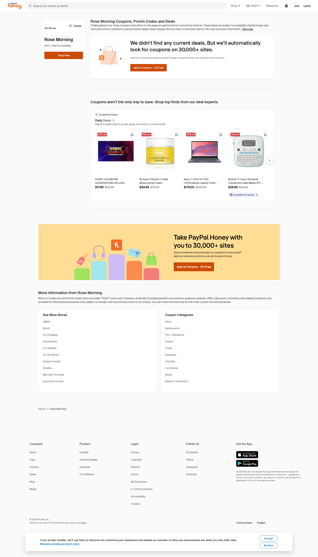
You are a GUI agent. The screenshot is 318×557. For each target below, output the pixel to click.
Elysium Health (52, 361)
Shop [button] (234, 6)
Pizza (168, 321)
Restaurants (172, 328)
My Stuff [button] (251, 6)
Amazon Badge (88, 459)
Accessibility (138, 496)
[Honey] (14, 6)
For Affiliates (87, 474)
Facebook (192, 452)
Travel (168, 348)
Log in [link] (307, 5)
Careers (34, 467)
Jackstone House (53, 381)
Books (168, 374)
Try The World (51, 354)
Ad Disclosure (139, 481)
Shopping (170, 354)
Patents (135, 467)
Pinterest (191, 474)
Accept (268, 538)
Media (33, 489)
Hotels (169, 341)
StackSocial (50, 341)
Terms (134, 474)
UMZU (46, 321)
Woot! (46, 328)
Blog (32, 481)
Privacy (135, 452)
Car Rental (171, 368)
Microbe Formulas (53, 374)
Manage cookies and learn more (59, 543)
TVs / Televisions (174, 335)
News (32, 474)
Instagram (192, 467)
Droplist (84, 452)
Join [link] (296, 5)
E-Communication (142, 489)
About (32, 452)
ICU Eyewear (50, 335)
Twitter (190, 459)
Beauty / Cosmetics (176, 381)
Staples (47, 368)
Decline (268, 545)
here (84, 522)
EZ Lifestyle (49, 348)
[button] (250, 523)
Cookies (135, 503)
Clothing (170, 361)
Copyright (136, 459)
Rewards (272, 6)
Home (42, 409)
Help (32, 459)
